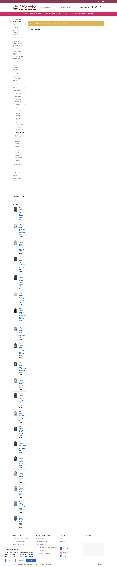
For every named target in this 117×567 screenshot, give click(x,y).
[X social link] (96, 1)
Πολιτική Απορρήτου (18, 544)
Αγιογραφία (18, 96)
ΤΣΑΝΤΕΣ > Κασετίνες (16, 61)
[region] (21, 555)
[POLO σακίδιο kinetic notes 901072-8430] (15, 477)
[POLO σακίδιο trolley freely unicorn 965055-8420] (15, 247)
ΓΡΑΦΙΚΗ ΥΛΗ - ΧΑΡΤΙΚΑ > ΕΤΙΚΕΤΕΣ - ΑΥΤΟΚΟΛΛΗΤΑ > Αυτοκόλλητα (18, 55)
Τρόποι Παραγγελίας (41, 550)
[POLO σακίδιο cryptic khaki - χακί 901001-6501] (15, 214)
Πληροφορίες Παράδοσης (43, 553)
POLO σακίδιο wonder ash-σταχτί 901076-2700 (22, 416)
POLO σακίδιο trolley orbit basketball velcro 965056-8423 (22, 315)
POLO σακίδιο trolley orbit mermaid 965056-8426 (22, 332)
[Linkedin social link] (101, 1)
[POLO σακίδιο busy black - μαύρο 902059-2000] (15, 447)
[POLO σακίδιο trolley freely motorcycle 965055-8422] (15, 368)
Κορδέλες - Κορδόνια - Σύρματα (18, 141)
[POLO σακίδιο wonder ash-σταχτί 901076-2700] (15, 417)
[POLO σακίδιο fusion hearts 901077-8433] (15, 492)
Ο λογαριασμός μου (41, 538)
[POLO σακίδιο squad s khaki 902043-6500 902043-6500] (15, 401)
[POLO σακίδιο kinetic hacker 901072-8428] (15, 462)
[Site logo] (25, 7)
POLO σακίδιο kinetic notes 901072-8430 (21, 476)
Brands (62, 538)
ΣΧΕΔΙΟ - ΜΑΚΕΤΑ (16, 168)
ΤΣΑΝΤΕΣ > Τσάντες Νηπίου (17, 72)
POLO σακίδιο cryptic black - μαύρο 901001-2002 (21, 281)
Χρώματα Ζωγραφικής (18, 156)
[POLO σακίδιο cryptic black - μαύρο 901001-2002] (15, 282)
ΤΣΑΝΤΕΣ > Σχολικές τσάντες (17, 83)
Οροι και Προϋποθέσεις (19, 541)
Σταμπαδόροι (20, 132)
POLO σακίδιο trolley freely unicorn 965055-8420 (22, 246)
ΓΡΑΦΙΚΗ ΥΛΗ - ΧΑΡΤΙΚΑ (17, 179)
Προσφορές (63, 541)
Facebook (65, 548)
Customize (10, 560)
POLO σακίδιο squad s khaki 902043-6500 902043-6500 (22, 399)
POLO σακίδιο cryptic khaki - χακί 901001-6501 (21, 212)
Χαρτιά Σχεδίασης (18, 151)
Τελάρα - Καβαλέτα (18, 147)
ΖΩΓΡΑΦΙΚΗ (17, 90)
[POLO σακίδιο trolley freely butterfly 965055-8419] (15, 298)
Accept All (31, 560)
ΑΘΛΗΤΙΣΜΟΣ (17, 27)
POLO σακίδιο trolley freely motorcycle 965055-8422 (22, 367)
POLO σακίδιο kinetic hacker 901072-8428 (21, 461)
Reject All (21, 560)
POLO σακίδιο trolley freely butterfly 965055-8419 (22, 297)
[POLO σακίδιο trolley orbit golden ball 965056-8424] (15, 351)
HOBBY (15, 87)
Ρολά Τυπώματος (19, 123)
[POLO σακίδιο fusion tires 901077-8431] (15, 522)
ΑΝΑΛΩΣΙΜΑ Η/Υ (17, 172)
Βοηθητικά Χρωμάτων (18, 100)
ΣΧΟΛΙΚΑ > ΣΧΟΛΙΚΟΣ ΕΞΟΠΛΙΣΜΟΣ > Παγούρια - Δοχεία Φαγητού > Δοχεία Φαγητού (18, 44)
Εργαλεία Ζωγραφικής (18, 105)
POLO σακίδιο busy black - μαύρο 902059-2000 (22, 446)
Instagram (65, 552)
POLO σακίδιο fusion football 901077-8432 (21, 431)
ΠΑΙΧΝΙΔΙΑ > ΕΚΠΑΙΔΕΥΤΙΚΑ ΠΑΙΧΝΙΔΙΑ (17, 32)
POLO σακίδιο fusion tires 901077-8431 (21, 521)
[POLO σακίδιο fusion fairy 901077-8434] (15, 384)
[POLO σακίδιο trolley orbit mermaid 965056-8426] (15, 333)
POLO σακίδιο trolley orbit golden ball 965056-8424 (22, 349)
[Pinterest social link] (98, 1)
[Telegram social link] (103, 1)
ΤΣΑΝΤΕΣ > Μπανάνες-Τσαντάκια (16, 67)
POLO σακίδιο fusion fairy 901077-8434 (21, 383)
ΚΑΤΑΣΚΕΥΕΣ (18, 164)
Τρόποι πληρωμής (41, 544)
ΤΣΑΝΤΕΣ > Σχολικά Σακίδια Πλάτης (17, 78)
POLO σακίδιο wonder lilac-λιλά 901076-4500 (22, 506)
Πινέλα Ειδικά (18, 114)
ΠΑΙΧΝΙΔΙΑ (16, 186)
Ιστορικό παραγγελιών (42, 541)
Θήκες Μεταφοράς (18, 136)
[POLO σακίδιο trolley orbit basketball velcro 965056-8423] (15, 316)
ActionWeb (49, 564)
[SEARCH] (75, 7)
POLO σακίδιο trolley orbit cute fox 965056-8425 (22, 229)
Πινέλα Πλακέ (18, 119)
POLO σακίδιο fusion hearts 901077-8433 (21, 491)
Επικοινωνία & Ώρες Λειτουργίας (21, 538)
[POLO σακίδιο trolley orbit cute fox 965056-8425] (15, 230)
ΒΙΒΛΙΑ (15, 175)
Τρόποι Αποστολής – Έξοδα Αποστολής (46, 547)
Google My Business (68, 556)
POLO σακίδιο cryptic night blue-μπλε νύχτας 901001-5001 (22, 263)
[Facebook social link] (94, 1)
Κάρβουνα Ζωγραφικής (19, 109)
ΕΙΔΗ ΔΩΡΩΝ (16, 183)
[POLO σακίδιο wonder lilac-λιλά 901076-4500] (15, 507)
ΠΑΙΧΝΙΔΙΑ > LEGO (18, 37)
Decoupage (18, 93)
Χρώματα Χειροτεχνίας (18, 161)
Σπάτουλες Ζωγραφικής (19, 128)
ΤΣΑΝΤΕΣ (15, 24)
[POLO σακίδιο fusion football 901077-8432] (15, 432)
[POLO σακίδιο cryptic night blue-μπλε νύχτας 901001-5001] (15, 264)
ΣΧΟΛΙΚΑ (15, 189)
